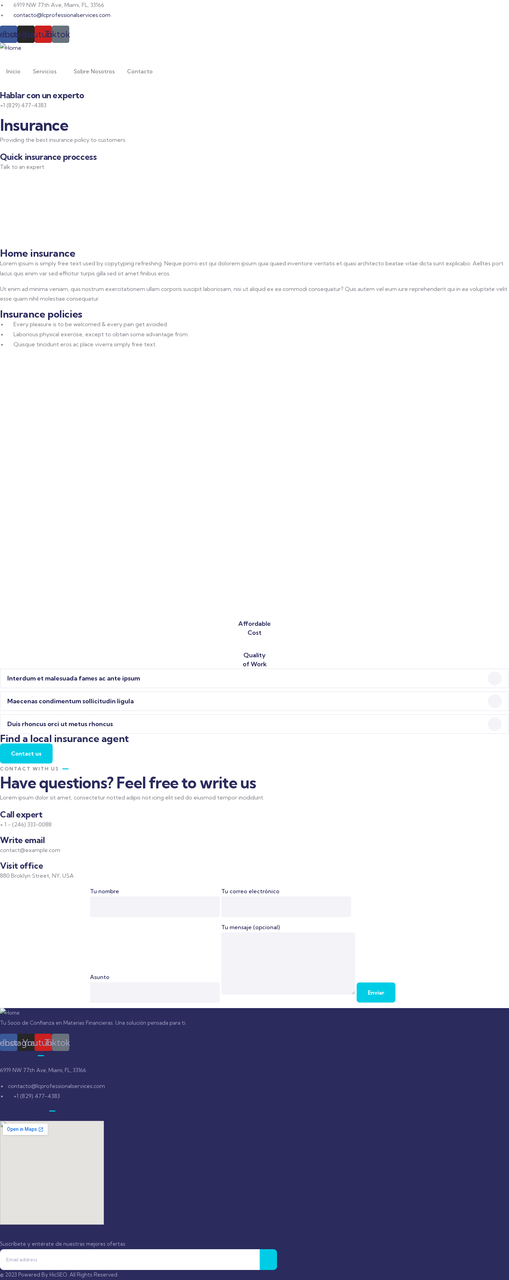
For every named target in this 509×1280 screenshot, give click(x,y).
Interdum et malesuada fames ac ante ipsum (73, 678)
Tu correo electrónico (250, 891)
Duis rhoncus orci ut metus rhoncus (60, 724)
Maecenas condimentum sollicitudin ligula (70, 701)
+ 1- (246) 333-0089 (25, 176)
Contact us (26, 753)
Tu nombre (104, 891)
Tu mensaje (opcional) (250, 927)
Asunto (99, 976)
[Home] (10, 48)
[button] (254, 678)
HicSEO (58, 1274)
